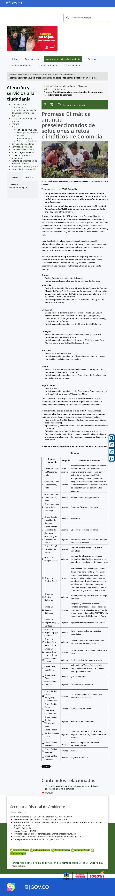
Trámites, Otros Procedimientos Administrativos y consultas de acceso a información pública (24, 110)
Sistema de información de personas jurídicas (24, 162)
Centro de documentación (24, 169)
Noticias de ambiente (63, 74)
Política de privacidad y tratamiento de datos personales (61, 862)
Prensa (47, 74)
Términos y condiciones (21, 862)
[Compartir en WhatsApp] (59, 105)
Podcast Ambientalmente (24, 137)
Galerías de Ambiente (27, 141)
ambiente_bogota (41, 850)
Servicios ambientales (22, 146)
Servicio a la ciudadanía (23, 144)
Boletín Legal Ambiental (23, 152)
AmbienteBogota (21, 850)
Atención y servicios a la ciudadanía (25, 74)
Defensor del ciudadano (23, 149)
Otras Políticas (96, 862)
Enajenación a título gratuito (25, 166)
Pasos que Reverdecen (27, 132)
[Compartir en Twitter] (52, 105)
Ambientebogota (62, 850)
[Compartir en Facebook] (45, 105)
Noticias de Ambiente (27, 129)
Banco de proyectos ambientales (21, 156)
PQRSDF (15, 124)
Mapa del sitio (18, 866)
